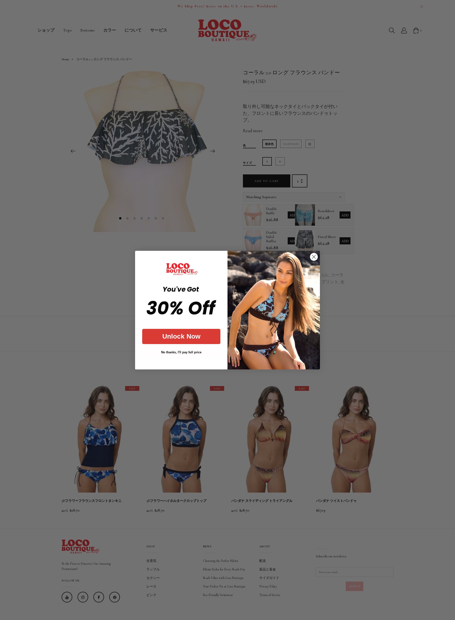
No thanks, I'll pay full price (181, 352)
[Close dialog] (314, 257)
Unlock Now (181, 336)
